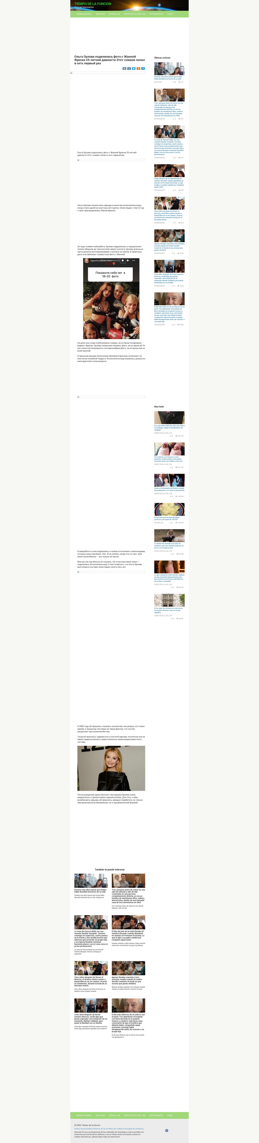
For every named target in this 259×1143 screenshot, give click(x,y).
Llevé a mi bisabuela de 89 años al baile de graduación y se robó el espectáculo (169, 489)
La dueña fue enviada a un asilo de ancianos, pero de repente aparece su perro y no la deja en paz (169, 546)
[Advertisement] (129, 35)
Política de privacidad (83, 1129)
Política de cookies (115, 1129)
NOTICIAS (100, 14)
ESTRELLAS (114, 14)
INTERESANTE (156, 14)
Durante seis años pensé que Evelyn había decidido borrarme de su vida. (90, 891)
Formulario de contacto (133, 1129)
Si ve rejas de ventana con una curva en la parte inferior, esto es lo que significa (168, 610)
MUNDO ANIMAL (84, 14)
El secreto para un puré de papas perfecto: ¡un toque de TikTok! (166, 518)
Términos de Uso (100, 1129)
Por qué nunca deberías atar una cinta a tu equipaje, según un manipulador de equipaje (169, 428)
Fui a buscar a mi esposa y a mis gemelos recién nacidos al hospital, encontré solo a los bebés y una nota (168, 459)
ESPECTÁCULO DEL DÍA (134, 14)
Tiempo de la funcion (92, 4)
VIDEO (170, 14)
